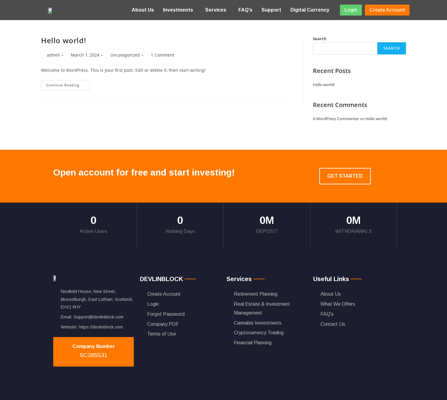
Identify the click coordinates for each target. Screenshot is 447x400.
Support (271, 9)
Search (320, 38)
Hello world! (63, 40)
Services (215, 9)
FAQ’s (245, 9)
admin (53, 55)
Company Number (93, 346)
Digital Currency (309, 9)
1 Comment (162, 55)
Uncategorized (125, 55)
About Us (143, 9)
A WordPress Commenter (336, 118)
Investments (178, 9)
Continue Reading (68, 83)
